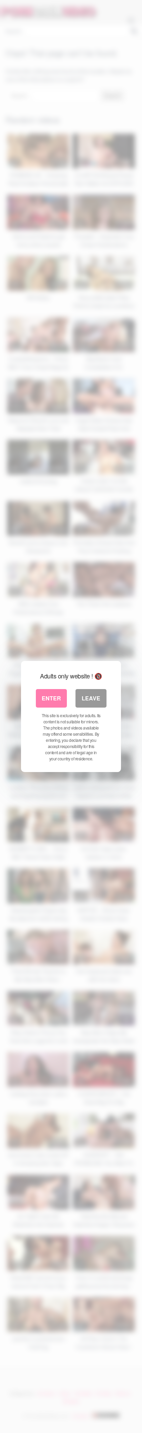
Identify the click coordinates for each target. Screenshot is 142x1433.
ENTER (51, 698)
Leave (91, 698)
